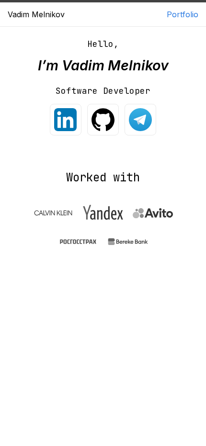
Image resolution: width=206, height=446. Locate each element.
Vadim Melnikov (36, 14)
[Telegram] (140, 119)
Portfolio (182, 14)
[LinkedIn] (65, 119)
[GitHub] (103, 119)
